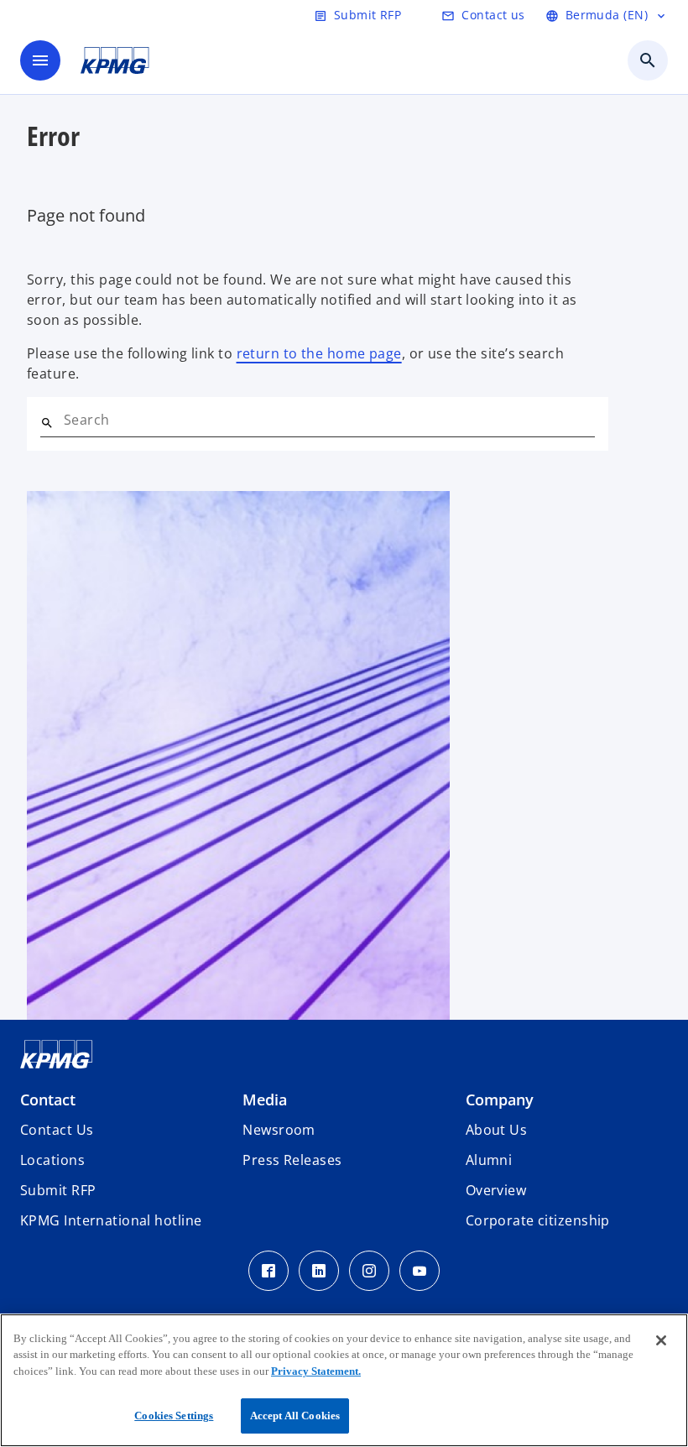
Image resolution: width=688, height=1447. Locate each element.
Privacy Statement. (316, 1371)
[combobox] (329, 420)
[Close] (661, 1340)
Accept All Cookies (295, 1415)
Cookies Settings (173, 1415)
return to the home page (319, 353)
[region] (344, 1380)
